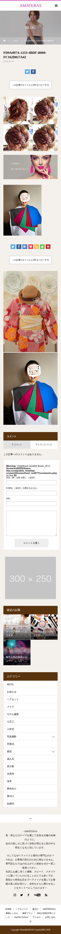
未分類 (10, 766)
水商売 (10, 774)
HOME (8, 909)
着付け (10, 796)
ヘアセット (13, 699)
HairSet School (21, 917)
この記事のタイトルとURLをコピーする (30, 85)
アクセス (37, 917)
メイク (10, 707)
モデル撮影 (13, 714)
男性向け (11, 788)
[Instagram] (15, 895)
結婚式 (10, 803)
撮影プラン (27, 913)
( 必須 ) (20, 478)
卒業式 (10, 744)
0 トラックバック (44, 444)
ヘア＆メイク (22, 909)
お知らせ (11, 692)
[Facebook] (28, 895)
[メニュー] (56, 6)
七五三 (10, 721)
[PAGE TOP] (30, 818)
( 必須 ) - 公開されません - (22, 488)
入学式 (10, 729)
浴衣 (9, 781)
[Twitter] (21, 895)
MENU (10, 684)
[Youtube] (37, 895)
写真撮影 (11, 736)
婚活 (9, 751)
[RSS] (46, 895)
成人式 (10, 759)
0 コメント (17, 444)
